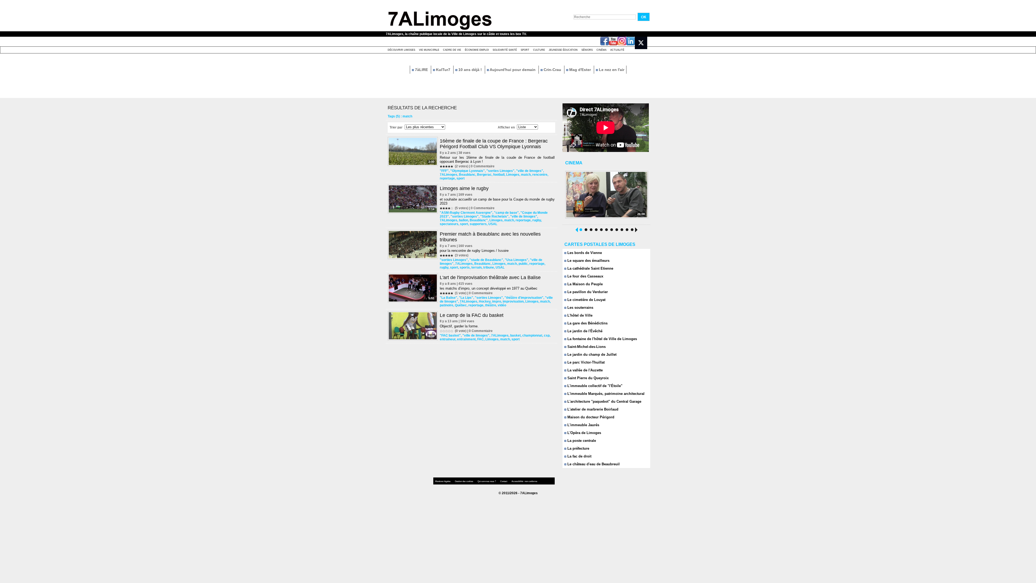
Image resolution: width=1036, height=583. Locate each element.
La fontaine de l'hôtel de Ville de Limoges (601, 339)
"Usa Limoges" (516, 260)
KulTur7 (443, 69)
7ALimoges (448, 175)
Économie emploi (477, 50)
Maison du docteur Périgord (590, 417)
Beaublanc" (479, 220)
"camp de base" (506, 213)
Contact (504, 481)
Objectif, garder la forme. (459, 326)
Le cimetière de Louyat (585, 300)
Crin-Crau (552, 69)
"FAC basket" (450, 335)
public (523, 264)
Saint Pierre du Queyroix (587, 378)
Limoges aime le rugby (464, 188)
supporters (478, 224)
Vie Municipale (429, 50)
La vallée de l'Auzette (584, 370)
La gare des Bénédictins (587, 323)
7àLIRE (421, 69)
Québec (461, 305)
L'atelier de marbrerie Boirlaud (592, 409)
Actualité (617, 50)
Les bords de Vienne (584, 253)
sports (465, 267)
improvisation (513, 301)
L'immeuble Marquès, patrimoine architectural (605, 394)
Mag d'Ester (580, 69)
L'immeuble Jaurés (582, 425)
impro (496, 301)
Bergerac (484, 175)
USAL (492, 224)
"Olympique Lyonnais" (467, 171)
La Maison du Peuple (584, 284)
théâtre (490, 305)
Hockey (484, 301)
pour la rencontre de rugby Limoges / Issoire (474, 251)
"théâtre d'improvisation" (524, 298)
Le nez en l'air (611, 69)
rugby (536, 220)
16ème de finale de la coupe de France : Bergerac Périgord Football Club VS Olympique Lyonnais (494, 143)
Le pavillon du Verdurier (587, 292)
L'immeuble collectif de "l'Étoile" (594, 386)
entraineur (447, 339)
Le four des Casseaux (584, 276)
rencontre (539, 175)
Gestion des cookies (464, 481)
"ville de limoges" (529, 171)
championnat (532, 335)
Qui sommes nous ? (487, 481)
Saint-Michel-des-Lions (586, 347)
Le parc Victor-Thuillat (585, 362)
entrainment (466, 339)
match (526, 175)
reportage (447, 178)
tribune (488, 267)
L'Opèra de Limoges (583, 433)
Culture (539, 50)
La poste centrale (581, 441)
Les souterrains (579, 308)
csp (547, 335)
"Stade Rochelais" (494, 216)
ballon (463, 220)
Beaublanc (467, 175)
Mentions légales (443, 481)
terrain (476, 267)
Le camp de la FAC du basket (471, 315)
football (499, 175)
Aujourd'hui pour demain (513, 69)
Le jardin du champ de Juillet (591, 354)
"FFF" (444, 171)
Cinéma (601, 50)
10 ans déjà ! (470, 69)
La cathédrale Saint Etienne (589, 268)
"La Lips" (466, 298)
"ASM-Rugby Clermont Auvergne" (466, 213)
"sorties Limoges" (500, 171)
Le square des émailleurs (587, 261)
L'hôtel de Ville (579, 315)
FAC (480, 339)
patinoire (446, 305)
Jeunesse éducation (563, 50)
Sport (525, 50)
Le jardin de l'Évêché (584, 331)
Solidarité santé (505, 50)
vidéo (502, 305)
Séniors (587, 50)
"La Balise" (448, 298)
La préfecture (577, 448)
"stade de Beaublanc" (486, 260)
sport (460, 178)
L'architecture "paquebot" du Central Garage (603, 401)
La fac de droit (578, 456)
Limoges (512, 175)
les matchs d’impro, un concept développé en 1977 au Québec (488, 288)
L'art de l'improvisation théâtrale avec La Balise (490, 277)
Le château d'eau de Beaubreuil (593, 464)
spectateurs (449, 224)
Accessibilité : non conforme (524, 481)
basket (515, 335)
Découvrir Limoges (401, 50)
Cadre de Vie (452, 50)
